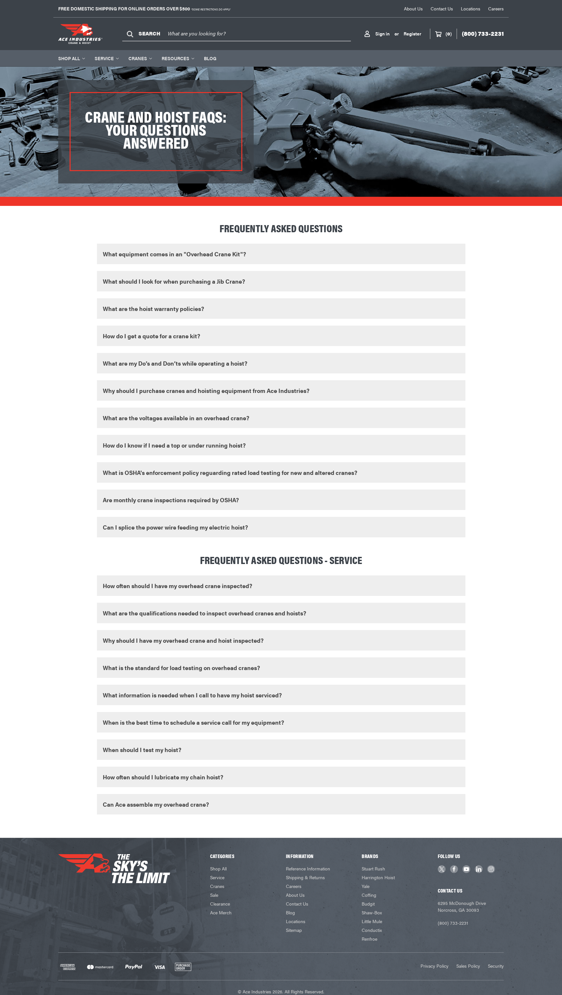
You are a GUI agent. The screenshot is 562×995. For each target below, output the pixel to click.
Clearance (220, 904)
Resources (175, 58)
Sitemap (294, 930)
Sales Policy (468, 966)
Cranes (137, 58)
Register (412, 33)
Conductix (372, 930)
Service (104, 58)
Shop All (69, 58)
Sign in (382, 33)
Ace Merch (221, 912)
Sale (214, 895)
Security (496, 966)
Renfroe (369, 939)
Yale (365, 886)
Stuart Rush (373, 868)
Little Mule (372, 921)
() (449, 33)
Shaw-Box (372, 912)
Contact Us (442, 8)
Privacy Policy (434, 966)
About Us (413, 8)
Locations (470, 8)
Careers (496, 8)
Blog (210, 58)
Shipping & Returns (305, 877)
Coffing (369, 895)
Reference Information (308, 868)
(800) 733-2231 (453, 923)
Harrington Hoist (378, 877)
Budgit (368, 904)
